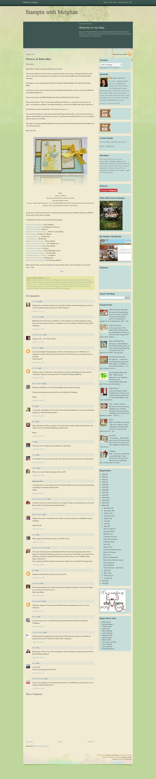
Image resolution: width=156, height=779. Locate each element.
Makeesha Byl (107, 635)
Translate (115, 67)
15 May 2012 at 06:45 (38, 657)
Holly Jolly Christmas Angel (113, 560)
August (106, 518)
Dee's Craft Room (37, 383)
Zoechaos (35, 368)
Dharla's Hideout (37, 514)
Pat (33, 442)
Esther (34, 648)
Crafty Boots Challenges (33, 248)
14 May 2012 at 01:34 (38, 611)
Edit (130, 2)
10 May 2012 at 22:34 (38, 509)
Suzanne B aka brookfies (39, 499)
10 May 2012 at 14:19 (38, 493)
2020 (103, 485)
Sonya (34, 535)
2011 (103, 581)
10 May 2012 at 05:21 (38, 378)
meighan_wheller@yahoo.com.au (115, 142)
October (107, 513)
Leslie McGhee (107, 633)
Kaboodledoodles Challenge (79, 282)
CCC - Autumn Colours (117, 404)
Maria (34, 421)
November (107, 511)
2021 (103, 482)
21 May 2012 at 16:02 (38, 688)
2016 (103, 495)
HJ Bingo (112, 451)
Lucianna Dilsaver (37, 632)
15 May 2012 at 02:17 (38, 642)
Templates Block (126, 757)
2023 (103, 477)
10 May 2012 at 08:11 (38, 436)
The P (76, 286)
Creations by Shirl (37, 335)
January (107, 578)
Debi (33, 406)
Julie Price (106, 629)
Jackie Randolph (37, 601)
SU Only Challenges (67, 286)
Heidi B (34, 617)
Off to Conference (109, 529)
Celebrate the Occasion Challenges (48, 280)
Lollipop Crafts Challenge (34, 258)
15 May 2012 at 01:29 (38, 626)
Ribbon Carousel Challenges (35, 241)
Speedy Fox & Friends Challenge (36, 232)
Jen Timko (35, 301)
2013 (103, 503)
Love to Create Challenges (34, 251)
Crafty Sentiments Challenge (35, 282)
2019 (103, 487)
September (108, 516)
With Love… (107, 555)
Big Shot (34, 280)
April (105, 570)
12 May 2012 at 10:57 (38, 578)
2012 (103, 505)
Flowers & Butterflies (38, 59)
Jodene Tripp (106, 626)
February (107, 575)
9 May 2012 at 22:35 (38, 311)
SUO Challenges (31, 234)
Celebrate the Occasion (33, 236)
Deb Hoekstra (36, 317)
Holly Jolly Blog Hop (116, 341)
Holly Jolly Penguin (110, 539)
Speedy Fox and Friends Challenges (49, 286)
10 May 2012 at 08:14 (38, 449)
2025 (103, 474)
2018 (103, 490)
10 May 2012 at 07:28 (38, 416)
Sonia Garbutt (107, 646)
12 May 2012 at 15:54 (38, 595)
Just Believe (65, 282)
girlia (33, 570)
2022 (103, 479)
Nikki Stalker (106, 640)
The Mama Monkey (38, 679)
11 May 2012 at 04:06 (38, 564)
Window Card (108, 534)
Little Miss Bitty (108, 542)
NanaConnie (36, 348)
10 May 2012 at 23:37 (38, 542)
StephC (34, 468)
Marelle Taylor (107, 637)
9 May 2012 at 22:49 (38, 342)
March (106, 573)
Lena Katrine (36, 583)
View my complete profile (110, 103)
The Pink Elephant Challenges (35, 253)
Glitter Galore (114, 388)
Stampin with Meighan (51, 11)
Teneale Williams (108, 649)
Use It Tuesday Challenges (62, 288)
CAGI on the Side (115, 325)
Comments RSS (122, 2)
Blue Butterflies (108, 565)
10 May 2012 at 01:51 (38, 362)
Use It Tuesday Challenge (34, 246)
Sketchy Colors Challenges (34, 224)
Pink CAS (106, 544)
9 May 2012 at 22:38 (38, 329)
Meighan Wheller (118, 78)
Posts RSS (112, 2)
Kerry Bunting (107, 631)
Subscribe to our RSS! (120, 54)
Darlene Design (107, 624)
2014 (103, 500)
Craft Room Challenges (67, 280)
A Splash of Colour (110, 536)
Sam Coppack (107, 644)
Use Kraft (112, 435)
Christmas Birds (109, 531)
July (105, 521)
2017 (103, 492)
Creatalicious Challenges (34, 227)
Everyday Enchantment (117, 357)
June (105, 523)
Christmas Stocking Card (112, 549)
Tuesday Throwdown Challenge (36, 243)
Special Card (107, 547)
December (107, 508)
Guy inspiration (108, 563)
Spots (111, 420)
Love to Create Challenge (43, 284)
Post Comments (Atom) (41, 746)
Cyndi (34, 455)
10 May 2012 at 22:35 (38, 529)
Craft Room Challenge (33, 229)
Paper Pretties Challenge (59, 284)
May (105, 526)
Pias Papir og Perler (109, 642)
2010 (103, 583)
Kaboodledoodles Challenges (35, 260)
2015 (103, 498)
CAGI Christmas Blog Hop (118, 310)
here (67, 109)
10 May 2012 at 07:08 (38, 400)
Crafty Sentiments (31, 239)
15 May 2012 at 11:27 (38, 673)
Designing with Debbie (39, 548)
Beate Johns (106, 622)
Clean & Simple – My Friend (113, 568)
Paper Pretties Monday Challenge (36, 255)
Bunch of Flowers (109, 552)
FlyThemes (128, 759)
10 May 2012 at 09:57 (38, 462)
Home (105, 2)
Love (32, 284)
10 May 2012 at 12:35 (38, 475)
